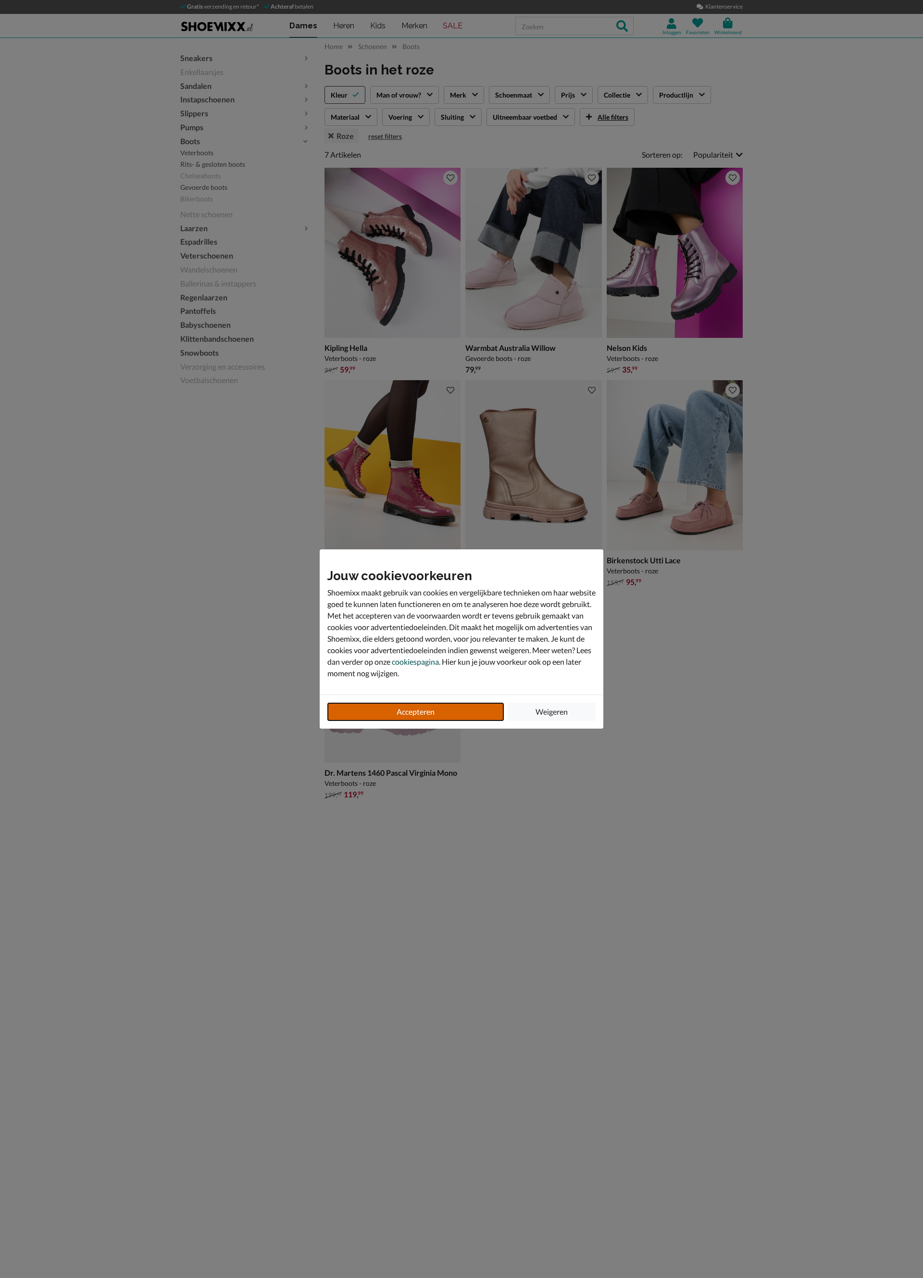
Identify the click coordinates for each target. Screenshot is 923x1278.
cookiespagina (415, 661)
